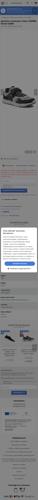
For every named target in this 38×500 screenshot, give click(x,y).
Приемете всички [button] (20, 264)
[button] (19, 268)
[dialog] (19, 249)
